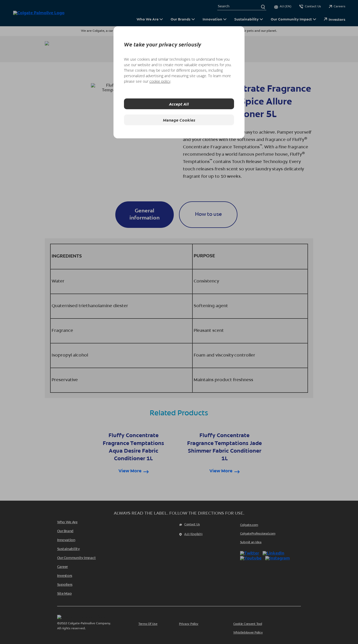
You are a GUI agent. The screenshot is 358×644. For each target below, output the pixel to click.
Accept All (179, 104)
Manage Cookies (179, 120)
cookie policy (159, 81)
